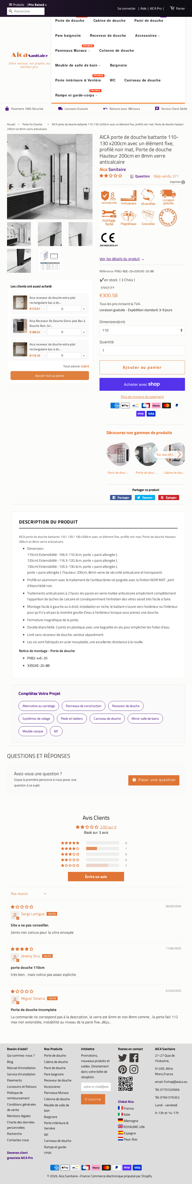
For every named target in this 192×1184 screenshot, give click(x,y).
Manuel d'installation (21, 1068)
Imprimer (175, 181)
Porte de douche (70, 20)
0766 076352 (170, 1097)
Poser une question (156, 779)
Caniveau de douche (142, 80)
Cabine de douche (109, 20)
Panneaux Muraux (71, 50)
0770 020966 (170, 1089)
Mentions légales (19, 1116)
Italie (126, 1114)
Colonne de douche (116, 50)
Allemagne (130, 1120)
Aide (143, 8)
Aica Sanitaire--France (74, 1176)
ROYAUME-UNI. (134, 1127)
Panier (180, 8)
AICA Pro (156, 8)
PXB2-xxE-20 (37, 658)
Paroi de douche (148, 20)
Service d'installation (21, 1074)
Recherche (14, 1133)
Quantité (107, 342)
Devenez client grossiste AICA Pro (20, 1155)
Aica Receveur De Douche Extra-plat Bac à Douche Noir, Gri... (57, 323)
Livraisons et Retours (22, 1086)
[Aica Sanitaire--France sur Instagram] (134, 1072)
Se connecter (127, 8)
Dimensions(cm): (112, 322)
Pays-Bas (130, 1139)
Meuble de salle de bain (77, 65)
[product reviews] (111, 176)
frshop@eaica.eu (175, 1081)
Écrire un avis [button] (96, 876)
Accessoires (146, 35)
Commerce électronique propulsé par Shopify (121, 1176)
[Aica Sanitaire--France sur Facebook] (134, 1060)
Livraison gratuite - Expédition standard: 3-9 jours (136, 310)
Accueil (11, 124)
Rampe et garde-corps (75, 95)
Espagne (129, 1133)
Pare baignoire (68, 35)
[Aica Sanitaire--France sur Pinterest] (122, 1072)
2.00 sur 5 (108, 827)
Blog (10, 1061)
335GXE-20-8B (38, 665)
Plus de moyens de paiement (142, 396)
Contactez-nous (18, 1140)
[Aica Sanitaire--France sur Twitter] (122, 1060)
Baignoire (118, 65)
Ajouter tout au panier (49, 375)
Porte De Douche (32, 124)
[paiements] (146, 411)
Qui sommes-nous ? (21, 1055)
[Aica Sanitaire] (125, 1090)
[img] (22, 907)
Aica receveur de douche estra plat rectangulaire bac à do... (52, 300)
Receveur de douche (108, 35)
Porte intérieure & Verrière (78, 80)
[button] (111, 175)
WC (113, 80)
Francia (128, 1108)
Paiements (14, 1080)
